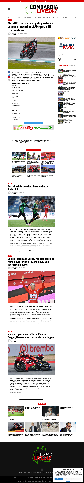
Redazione (14, 34)
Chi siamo (19, 17)
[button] (81, 469)
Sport (43, 17)
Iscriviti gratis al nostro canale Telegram (34, 123)
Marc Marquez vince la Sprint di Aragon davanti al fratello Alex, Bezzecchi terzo (28, 1)
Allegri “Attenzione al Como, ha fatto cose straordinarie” (56, 1)
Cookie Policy (68, 481)
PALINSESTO (53, 17)
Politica (34, 17)
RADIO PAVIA (65, 17)
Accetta (58, 478)
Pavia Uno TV (59, 17)
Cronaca (24, 17)
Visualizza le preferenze (77, 478)
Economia (39, 17)
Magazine (48, 17)
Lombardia (29, 17)
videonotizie (15, 136)
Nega (67, 478)
